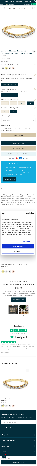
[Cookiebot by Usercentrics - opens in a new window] (26, 213)
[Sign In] (32, 8)
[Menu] (2, 8)
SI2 (13, 111)
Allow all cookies (18, 246)
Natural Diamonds (9, 85)
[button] (35, 1)
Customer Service (8, 440)
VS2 (5, 111)
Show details (26, 241)
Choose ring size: (6, 116)
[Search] (5, 8)
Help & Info (6, 435)
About (4, 451)
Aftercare (5, 446)
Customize (17, 251)
